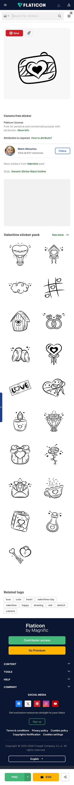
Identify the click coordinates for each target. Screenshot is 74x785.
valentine (11, 605)
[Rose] (54, 455)
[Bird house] (54, 254)
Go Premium (37, 650)
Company (10, 686)
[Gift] (20, 455)
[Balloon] (20, 254)
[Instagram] (46, 704)
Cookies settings (53, 734)
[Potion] (54, 521)
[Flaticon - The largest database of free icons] (32, 5)
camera (10, 610)
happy (25, 605)
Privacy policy (40, 730)
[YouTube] (55, 704)
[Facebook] (19, 704)
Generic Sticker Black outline (28, 171)
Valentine (32, 163)
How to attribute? (41, 137)
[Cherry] (20, 555)
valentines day (45, 599)
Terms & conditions (17, 730)
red (50, 605)
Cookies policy (59, 730)
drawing (38, 605)
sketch (61, 605)
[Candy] (54, 354)
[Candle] (20, 421)
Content (10, 664)
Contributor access (37, 640)
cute (18, 599)
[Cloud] (20, 288)
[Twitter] (28, 704)
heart (29, 599)
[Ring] (54, 321)
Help (7, 679)
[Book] (20, 521)
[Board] (20, 388)
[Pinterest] (37, 704)
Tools (8, 671)
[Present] (54, 388)
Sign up (37, 721)
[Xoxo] (54, 288)
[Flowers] (54, 421)
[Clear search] (51, 16)
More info (23, 130)
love (8, 599)
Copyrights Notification (26, 734)
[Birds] (20, 354)
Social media (37, 694)
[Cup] (54, 488)
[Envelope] (20, 488)
